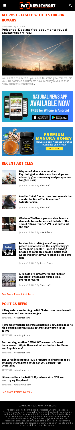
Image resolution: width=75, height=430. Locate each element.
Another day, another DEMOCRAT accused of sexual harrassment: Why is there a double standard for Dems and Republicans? (35, 345)
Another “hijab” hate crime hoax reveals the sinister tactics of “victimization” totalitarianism (45, 199)
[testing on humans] (37, 9)
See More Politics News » (17, 392)
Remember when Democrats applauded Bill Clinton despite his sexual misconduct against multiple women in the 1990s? (37, 327)
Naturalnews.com (22, 370)
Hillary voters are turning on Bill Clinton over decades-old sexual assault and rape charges (36, 312)
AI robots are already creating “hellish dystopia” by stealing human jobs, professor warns (42, 277)
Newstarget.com (22, 317)
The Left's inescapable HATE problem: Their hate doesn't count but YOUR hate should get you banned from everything (36, 362)
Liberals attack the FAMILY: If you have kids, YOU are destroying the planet (33, 379)
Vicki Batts (22, 26)
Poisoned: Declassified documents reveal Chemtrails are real (34, 31)
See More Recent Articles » (17, 294)
